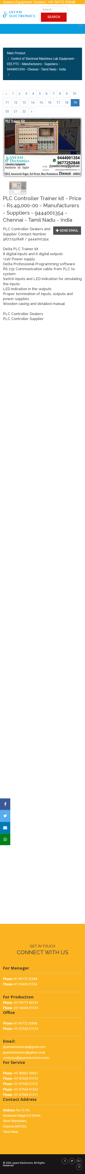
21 (15, 111)
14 (32, 102)
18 (66, 102)
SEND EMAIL (68, 230)
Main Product (16, 53)
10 (74, 94)
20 (7, 111)
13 (24, 102)
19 (75, 102)
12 (15, 102)
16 (49, 102)
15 (41, 102)
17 (58, 102)
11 (7, 102)
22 (24, 111)
